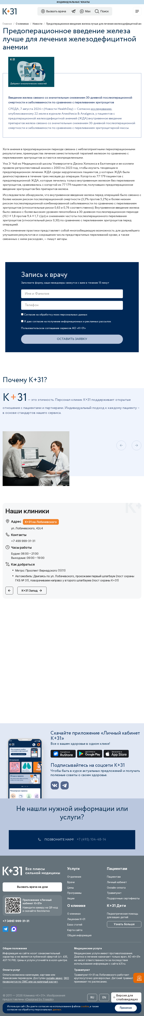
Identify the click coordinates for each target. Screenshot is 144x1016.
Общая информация (79, 935)
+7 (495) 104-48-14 (91, 839)
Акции (70, 898)
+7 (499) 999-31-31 (16, 921)
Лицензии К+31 (76, 919)
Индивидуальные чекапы (73, 2)
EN (104, 997)
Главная (7, 23)
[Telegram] (5, 929)
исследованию (101, 109)
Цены (70, 887)
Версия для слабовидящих (127, 997)
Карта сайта (74, 930)
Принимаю (126, 1008)
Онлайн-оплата (116, 887)
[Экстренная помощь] (138, 978)
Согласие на (55, 315)
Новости (37, 23)
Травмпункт (114, 892)
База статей (74, 924)
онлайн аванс (54, 978)
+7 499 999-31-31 (23, 541)
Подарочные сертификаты (123, 898)
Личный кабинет (117, 882)
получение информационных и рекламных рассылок (79, 321)
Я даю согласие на (67, 321)
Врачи (71, 882)
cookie (85, 1006)
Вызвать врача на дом (32, 887)
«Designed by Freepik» (39, 999)
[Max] (14, 929)
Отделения (74, 876)
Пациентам (114, 876)
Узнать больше (124, 924)
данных (57, 1009)
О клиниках (22, 23)
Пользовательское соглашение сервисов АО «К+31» (53, 328)
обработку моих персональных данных (63, 315)
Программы (74, 892)
